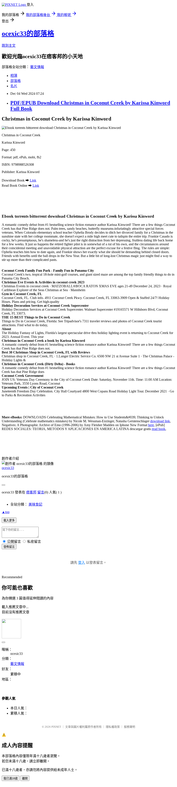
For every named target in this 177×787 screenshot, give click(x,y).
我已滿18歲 (10, 778)
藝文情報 (37, 67)
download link (160, 421)
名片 (13, 86)
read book (158, 429)
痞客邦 (31, 492)
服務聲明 (129, 726)
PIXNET (56, 726)
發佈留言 (9, 546)
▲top (5, 512)
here (151, 425)
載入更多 (9, 520)
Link (33, 180)
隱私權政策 (113, 726)
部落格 (15, 81)
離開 (25, 778)
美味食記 (35, 504)
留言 (40, 492)
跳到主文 (9, 45)
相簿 (13, 75)
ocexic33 (8, 468)
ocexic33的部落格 (28, 33)
